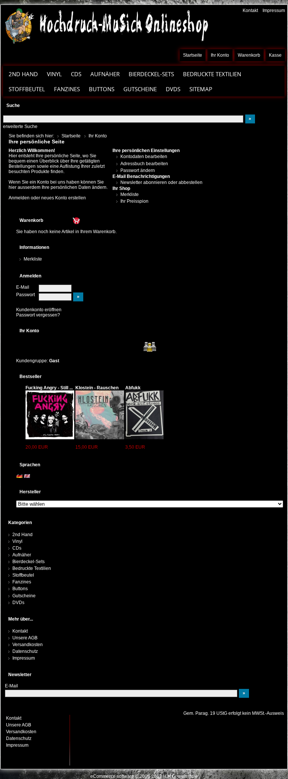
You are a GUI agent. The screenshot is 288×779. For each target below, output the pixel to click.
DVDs (173, 89)
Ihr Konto (220, 55)
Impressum (273, 10)
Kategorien (20, 522)
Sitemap (200, 89)
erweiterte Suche (20, 126)
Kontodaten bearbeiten (143, 156)
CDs (76, 74)
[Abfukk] (144, 414)
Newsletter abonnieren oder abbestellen (161, 182)
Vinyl (17, 541)
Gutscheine (140, 89)
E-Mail (22, 287)
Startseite (192, 55)
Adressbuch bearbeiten (144, 163)
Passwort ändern (137, 170)
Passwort (25, 294)
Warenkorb (249, 55)
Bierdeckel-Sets (151, 74)
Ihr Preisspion (134, 201)
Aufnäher (21, 555)
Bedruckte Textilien (31, 568)
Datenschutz (25, 651)
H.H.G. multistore (180, 776)
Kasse (275, 55)
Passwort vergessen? (38, 315)
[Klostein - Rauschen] (99, 414)
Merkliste (129, 194)
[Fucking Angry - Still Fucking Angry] (50, 414)
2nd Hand (22, 534)
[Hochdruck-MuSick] (106, 25)
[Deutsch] (19, 476)
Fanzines (67, 89)
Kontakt (250, 10)
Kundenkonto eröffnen (39, 309)
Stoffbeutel (27, 89)
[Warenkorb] (62, 220)
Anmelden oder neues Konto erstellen (47, 197)
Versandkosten (27, 644)
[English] (27, 476)
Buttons (20, 588)
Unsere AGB (25, 637)
